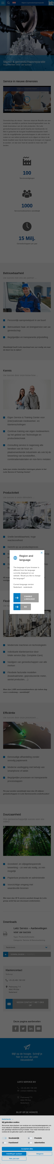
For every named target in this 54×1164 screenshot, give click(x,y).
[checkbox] (4, 1138)
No (25, 607)
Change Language (29, 597)
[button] (8, 1119)
